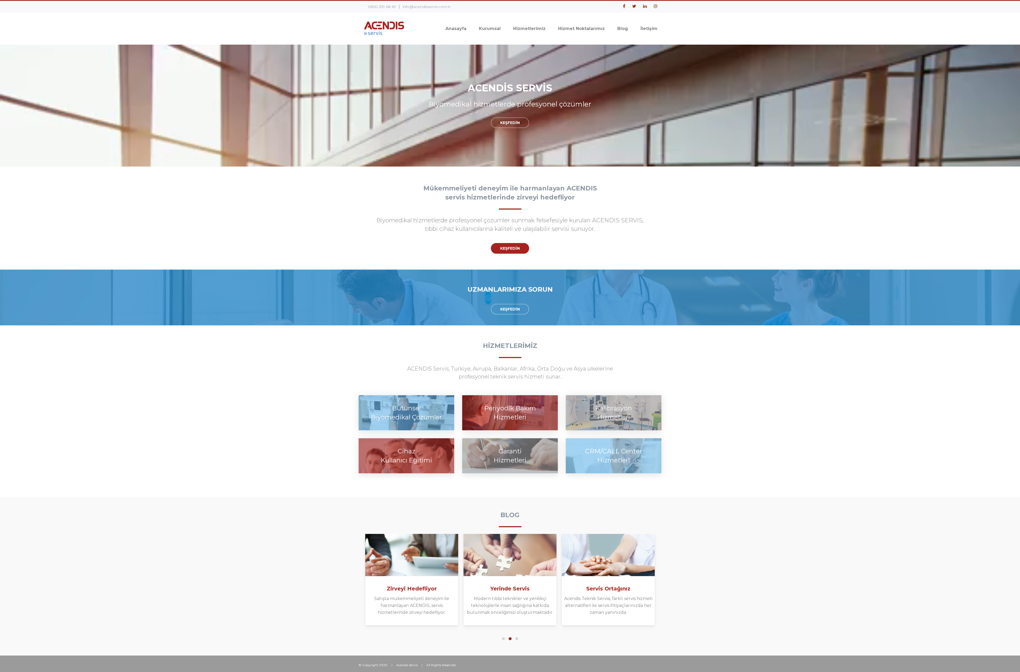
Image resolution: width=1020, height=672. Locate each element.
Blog (622, 28)
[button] (503, 638)
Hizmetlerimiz (529, 28)
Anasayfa (455, 28)
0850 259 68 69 (382, 6)
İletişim (648, 28)
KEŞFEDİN (510, 122)
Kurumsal (490, 28)
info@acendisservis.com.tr (427, 6)
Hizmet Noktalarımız (581, 28)
